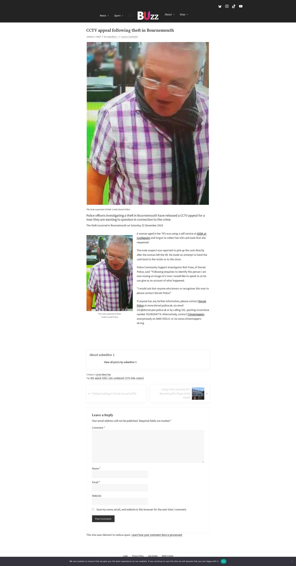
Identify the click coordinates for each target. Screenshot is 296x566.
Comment (98, 427)
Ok (223, 561)
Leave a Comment (129, 36)
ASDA (104, 378)
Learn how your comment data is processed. (157, 535)
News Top (106, 374)
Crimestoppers (196, 314)
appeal (98, 378)
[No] (292, 561)
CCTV (127, 378)
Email (96, 482)
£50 (92, 378)
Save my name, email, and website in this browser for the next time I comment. (142, 509)
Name (96, 468)
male (133, 378)
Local (98, 374)
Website (96, 495)
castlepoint (119, 378)
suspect (140, 378)
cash (110, 378)
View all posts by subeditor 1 (120, 362)
